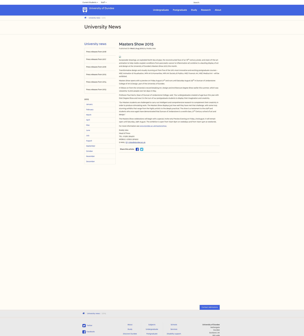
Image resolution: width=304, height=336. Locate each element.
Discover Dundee (130, 334)
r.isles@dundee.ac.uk (136, 142)
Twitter (89, 325)
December (90, 161)
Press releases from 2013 (96, 89)
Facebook (91, 331)
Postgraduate (180, 9)
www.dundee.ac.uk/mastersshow (153, 126)
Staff (103, 2)
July (87, 135)
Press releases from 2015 (96, 74)
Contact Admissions (210, 307)
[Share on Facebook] (137, 150)
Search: (197, 2)
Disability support (174, 334)
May (88, 125)
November (90, 156)
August (89, 141)
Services (174, 329)
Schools (174, 324)
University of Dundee (101, 8)
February (89, 109)
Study (194, 9)
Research (206, 9)
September (90, 146)
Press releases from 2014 (96, 82)
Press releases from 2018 (96, 52)
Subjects (151, 324)
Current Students (90, 2)
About (218, 9)
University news (94, 18)
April (88, 120)
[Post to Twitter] (141, 149)
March (88, 115)
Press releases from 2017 (96, 59)
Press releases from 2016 (96, 67)
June (88, 130)
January (89, 104)
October (89, 151)
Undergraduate (161, 9)
